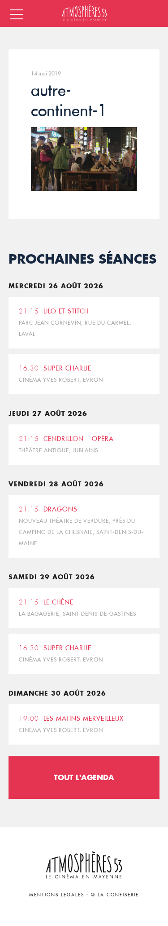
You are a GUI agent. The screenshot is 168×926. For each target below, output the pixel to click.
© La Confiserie (115, 895)
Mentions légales (56, 895)
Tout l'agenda (84, 777)
